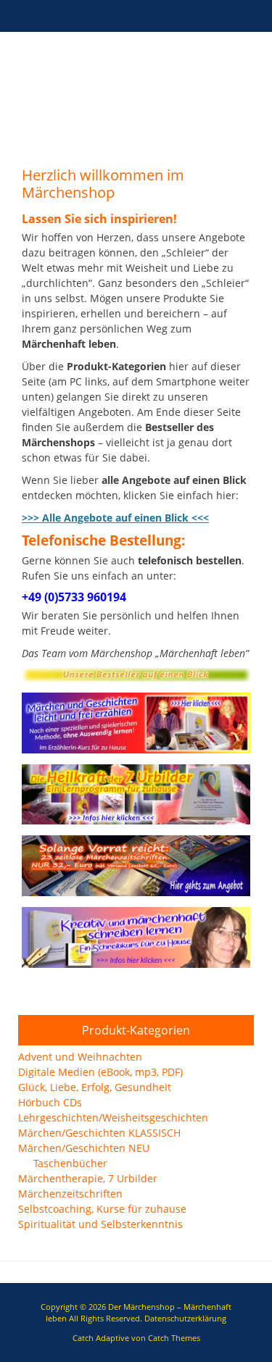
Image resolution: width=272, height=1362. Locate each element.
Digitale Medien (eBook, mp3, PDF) (100, 1072)
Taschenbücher (70, 1163)
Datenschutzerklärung (185, 1318)
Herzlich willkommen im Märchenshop (103, 183)
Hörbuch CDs (50, 1102)
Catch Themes (174, 1337)
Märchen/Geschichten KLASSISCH (99, 1133)
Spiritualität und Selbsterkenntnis (100, 1224)
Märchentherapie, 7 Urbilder (87, 1178)
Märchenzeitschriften (70, 1193)
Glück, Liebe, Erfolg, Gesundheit (94, 1087)
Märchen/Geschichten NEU (83, 1148)
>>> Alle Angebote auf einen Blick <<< (115, 518)
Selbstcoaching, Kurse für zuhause (102, 1209)
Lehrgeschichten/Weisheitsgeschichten (113, 1117)
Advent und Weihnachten (80, 1057)
